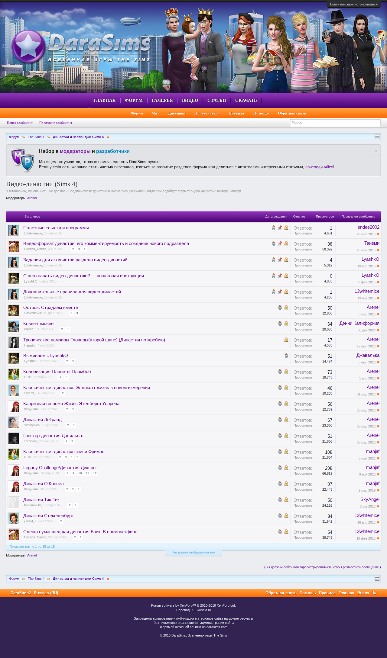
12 (95, 473)
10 (80, 473)
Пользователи (207, 113)
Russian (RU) (46, 593)
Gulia (27, 377)
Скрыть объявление (376, 151)
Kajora (28, 329)
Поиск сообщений (20, 122)
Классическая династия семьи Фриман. (64, 451)
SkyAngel (369, 499)
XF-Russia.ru (201, 610)
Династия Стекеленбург (48, 515)
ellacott (29, 393)
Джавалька (367, 355)
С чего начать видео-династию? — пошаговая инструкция (83, 275)
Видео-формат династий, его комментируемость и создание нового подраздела (106, 243)
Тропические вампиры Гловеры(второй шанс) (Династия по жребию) (94, 339)
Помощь (261, 113)
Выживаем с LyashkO (45, 355)
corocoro (30, 441)
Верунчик (31, 409)
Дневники (176, 113)
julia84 (28, 521)
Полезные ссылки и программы (56, 227)
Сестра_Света (35, 249)
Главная (104, 100)
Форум (134, 100)
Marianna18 (32, 505)
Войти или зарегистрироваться (354, 4)
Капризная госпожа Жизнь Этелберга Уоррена (71, 403)
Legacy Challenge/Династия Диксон (59, 467)
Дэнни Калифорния (359, 323)
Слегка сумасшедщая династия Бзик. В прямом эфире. (80, 531)
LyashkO (370, 259)
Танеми (371, 243)
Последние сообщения (55, 122)
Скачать (246, 100)
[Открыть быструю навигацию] (377, 136)
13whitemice (33, 233)
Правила (236, 113)
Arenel (32, 198)
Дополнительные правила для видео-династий (72, 291)
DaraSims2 (21, 593)
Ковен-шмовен (38, 323)
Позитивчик (33, 313)
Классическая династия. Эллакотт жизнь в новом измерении (86, 387)
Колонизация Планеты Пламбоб (57, 371)
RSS (374, 593)
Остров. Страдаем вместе (50, 307)
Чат (155, 113)
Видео (190, 100)
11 (87, 473)
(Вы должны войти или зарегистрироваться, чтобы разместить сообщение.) (322, 567)
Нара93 (29, 345)
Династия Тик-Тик (41, 499)
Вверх (363, 593)
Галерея (162, 100)
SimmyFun (32, 425)
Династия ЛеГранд (42, 419)
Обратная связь (292, 113)
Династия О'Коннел (43, 483)
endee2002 (368, 227)
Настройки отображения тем (194, 552)
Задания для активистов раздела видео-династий (75, 259)
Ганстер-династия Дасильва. (53, 435)
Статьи (216, 100)
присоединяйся (319, 167)
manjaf (372, 451)
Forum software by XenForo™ (193, 605)
